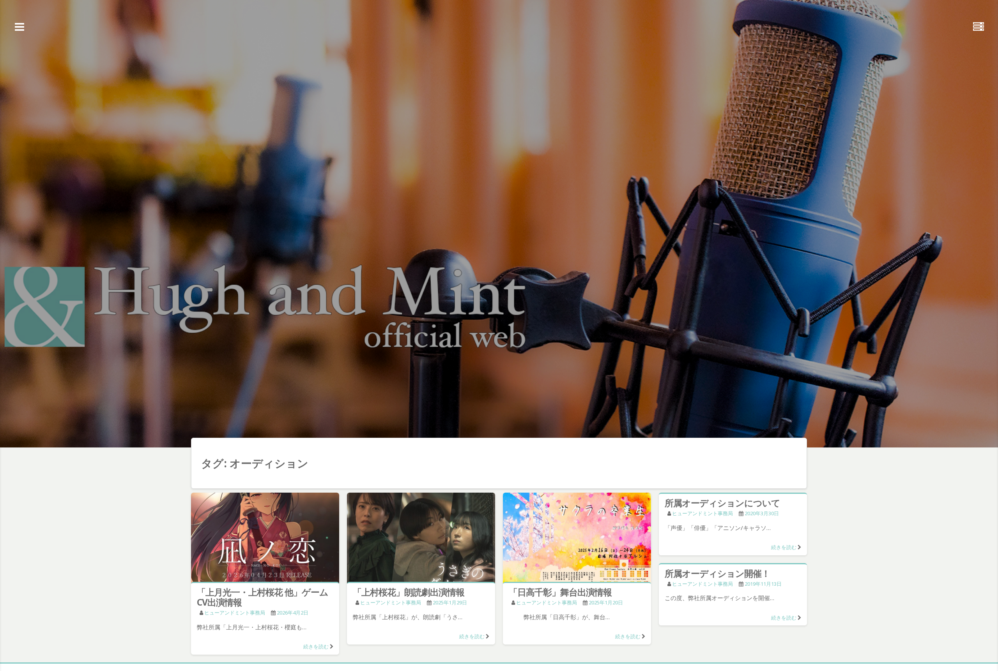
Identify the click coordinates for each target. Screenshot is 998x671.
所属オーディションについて (722, 503)
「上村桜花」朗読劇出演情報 (408, 592)
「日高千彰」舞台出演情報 (560, 592)
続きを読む (316, 646)
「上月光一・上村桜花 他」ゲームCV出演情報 (262, 597)
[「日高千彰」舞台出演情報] (577, 539)
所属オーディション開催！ (717, 573)
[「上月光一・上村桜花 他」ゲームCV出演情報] (265, 539)
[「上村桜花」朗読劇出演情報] (421, 539)
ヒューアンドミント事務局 (234, 612)
